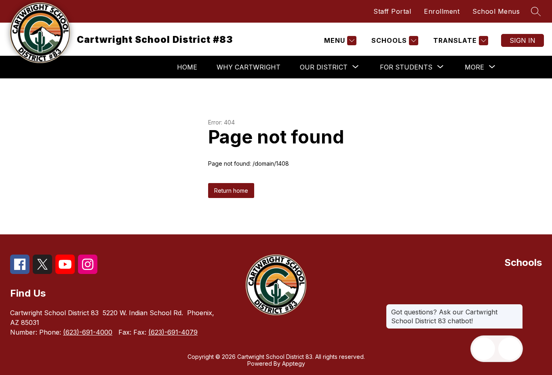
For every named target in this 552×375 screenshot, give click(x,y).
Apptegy (293, 363)
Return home (231, 190)
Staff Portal (392, 11)
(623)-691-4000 (87, 332)
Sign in (522, 40)
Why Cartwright (248, 67)
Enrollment (441, 11)
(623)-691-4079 (173, 332)
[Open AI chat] (509, 348)
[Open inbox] (483, 348)
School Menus (496, 11)
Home (187, 67)
